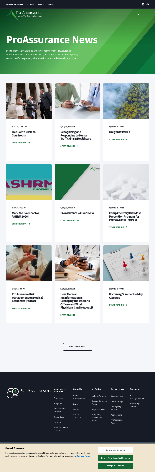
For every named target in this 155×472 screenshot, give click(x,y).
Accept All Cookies (115, 465)
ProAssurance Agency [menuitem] (117, 421)
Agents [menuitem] (41, 4)
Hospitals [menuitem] (58, 403)
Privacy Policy (83, 456)
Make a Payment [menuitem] (99, 396)
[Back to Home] (24, 15)
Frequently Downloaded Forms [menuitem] (97, 417)
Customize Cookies (115, 450)
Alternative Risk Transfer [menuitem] (61, 429)
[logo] (28, 393)
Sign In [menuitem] (51, 4)
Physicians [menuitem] (58, 398)
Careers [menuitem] (30, 4)
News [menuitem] (75, 404)
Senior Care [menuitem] (59, 417)
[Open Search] (139, 15)
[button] (77, 347)
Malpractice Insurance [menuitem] (60, 390)
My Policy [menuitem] (96, 389)
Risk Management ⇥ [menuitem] (137, 397)
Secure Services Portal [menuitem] (99, 402)
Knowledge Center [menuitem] (135, 405)
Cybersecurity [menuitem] (117, 396)
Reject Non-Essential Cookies (115, 458)
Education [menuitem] (135, 389)
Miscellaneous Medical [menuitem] (60, 410)
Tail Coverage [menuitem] (117, 401)
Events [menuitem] (76, 409)
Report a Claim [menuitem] (98, 409)
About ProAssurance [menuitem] (79, 397)
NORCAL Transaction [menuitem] (78, 416)
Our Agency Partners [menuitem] (116, 408)
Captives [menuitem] (58, 422)
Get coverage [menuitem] (117, 389)
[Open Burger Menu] (147, 15)
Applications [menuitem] (116, 414)
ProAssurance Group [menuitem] (14, 4)
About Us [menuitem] (77, 389)
